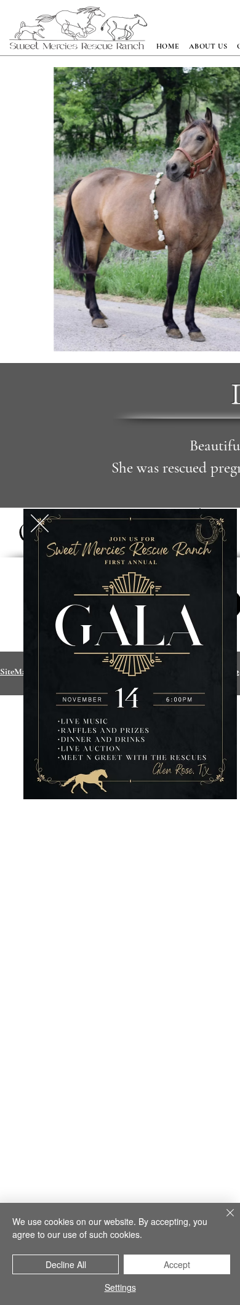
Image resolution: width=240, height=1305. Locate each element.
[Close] (223, 1220)
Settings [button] (120, 1287)
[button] (39, 523)
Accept (177, 1264)
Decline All (66, 1264)
